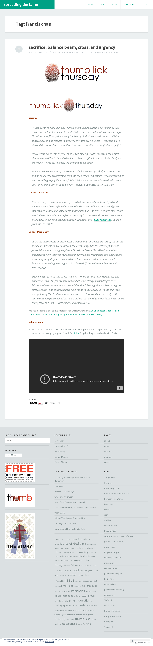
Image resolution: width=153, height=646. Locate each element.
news (114, 5)
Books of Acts (59, 548)
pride (66, 601)
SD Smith (108, 600)
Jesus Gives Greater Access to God (70, 502)
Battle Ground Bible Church (116, 493)
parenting (67, 595)
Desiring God (110, 531)
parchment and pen (113, 573)
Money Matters (61, 457)
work (80, 624)
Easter (57, 560)
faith (89, 560)
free (94, 565)
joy (80, 581)
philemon (77, 596)
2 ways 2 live (109, 477)
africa (84, 539)
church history (69, 553)
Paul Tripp (109, 579)
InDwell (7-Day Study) (64, 491)
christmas (90, 548)
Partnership (60, 451)
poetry (84, 596)
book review (91, 544)
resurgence (109, 595)
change (73, 548)
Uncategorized (68, 623)
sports (63, 615)
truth (56, 624)
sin (75, 610)
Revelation (93, 606)
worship (87, 623)
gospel (64, 52)
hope (87, 575)
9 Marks (108, 483)
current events (72, 556)
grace (90, 571)
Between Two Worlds (113, 499)
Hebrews (71, 574)
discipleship (84, 556)
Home (90, 5)
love (95, 580)
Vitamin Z (108, 627)
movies (88, 591)
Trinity (93, 619)
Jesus (69, 580)
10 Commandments (69, 539)
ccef (106, 515)
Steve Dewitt (109, 605)
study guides (88, 615)
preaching (59, 601)
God (75, 570)
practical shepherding (114, 589)
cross (56, 52)
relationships (80, 605)
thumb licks (96, 52)
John (76, 333)
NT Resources (110, 568)
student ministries (74, 614)
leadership (87, 581)
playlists (145, 5)
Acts (80, 539)
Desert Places (61, 462)
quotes (84, 52)
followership (77, 565)
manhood (58, 586)
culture (63, 556)
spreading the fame (21, 4)
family (59, 565)
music (94, 591)
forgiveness (88, 565)
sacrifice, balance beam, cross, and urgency (72, 47)
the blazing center (112, 611)
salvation (59, 610)
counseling (81, 552)
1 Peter (57, 539)
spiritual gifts (82, 611)
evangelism (78, 560)
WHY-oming (60, 513)
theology (70, 619)
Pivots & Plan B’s (62, 446)
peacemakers (110, 584)
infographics (59, 581)
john (76, 581)
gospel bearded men (113, 541)
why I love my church (64, 497)
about (103, 5)
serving (68, 610)
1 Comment (112, 52)
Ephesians (65, 560)
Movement (59, 441)
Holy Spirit (81, 575)
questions (129, 5)
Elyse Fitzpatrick (102, 219)
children (80, 548)
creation (92, 552)
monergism (109, 563)
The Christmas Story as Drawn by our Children (75, 507)
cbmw (106, 509)
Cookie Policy (49, 642)
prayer (91, 595)
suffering (60, 619)
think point (109, 621)
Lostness (59, 486)
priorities (73, 600)
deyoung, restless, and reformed (118, 536)
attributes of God (67, 543)
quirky (58, 605)
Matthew (77, 586)
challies (107, 520)
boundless (109, 504)
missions (74, 52)
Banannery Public (112, 488)
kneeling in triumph (113, 557)
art (89, 539)
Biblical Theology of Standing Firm (70, 518)
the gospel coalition (113, 616)
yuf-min (107, 462)
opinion (58, 596)
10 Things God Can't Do (65, 523)
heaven (63, 575)
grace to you (109, 547)
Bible (83, 544)
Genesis (67, 570)
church (59, 552)
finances (67, 565)
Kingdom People (111, 552)
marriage (68, 585)
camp (67, 548)
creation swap (110, 525)
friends (58, 570)
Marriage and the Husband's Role (70, 529)
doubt (93, 556)
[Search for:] (27, 440)
